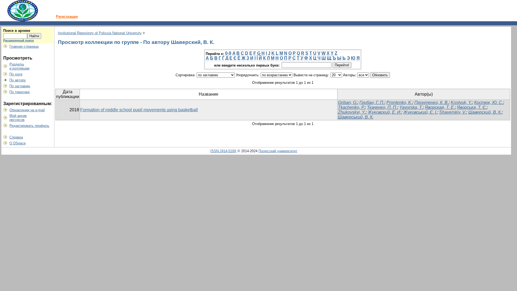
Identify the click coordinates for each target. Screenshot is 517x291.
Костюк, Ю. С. (488, 102)
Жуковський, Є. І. (420, 112)
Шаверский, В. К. (485, 112)
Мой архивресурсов (18, 118)
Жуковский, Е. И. (384, 112)
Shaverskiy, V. (452, 112)
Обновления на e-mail (27, 110)
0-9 (228, 53)
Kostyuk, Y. (461, 102)
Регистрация (67, 17)
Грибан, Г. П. (371, 102)
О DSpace (17, 143)
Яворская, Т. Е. (440, 107)
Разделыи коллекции (19, 66)
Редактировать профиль (29, 126)
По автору (17, 80)
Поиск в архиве (16, 31)
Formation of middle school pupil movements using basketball (139, 110)
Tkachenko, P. (351, 107)
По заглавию (19, 86)
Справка (16, 137)
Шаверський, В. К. (355, 117)
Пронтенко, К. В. (431, 102)
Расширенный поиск (18, 40)
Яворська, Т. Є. (472, 107)
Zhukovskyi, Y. (352, 112)
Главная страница (24, 46)
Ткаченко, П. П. (382, 107)
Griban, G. (347, 102)
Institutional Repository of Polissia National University (100, 33)
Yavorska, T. (411, 107)
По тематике (19, 92)
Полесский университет (277, 151)
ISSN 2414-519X (223, 151)
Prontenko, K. (399, 102)
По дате (15, 74)
